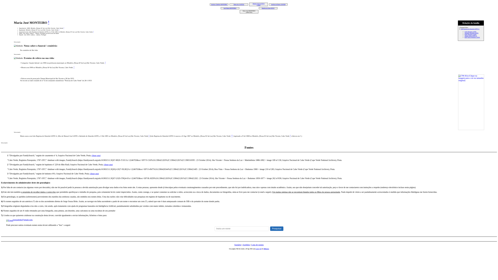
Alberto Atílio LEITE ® (471, 36)
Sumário (237, 245)
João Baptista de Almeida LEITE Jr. (470, 29)
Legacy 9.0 (258, 249)
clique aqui (96, 155)
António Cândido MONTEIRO (219, 4)
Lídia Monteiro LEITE (470, 31)
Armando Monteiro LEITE (471, 33)
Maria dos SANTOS (239, 4)
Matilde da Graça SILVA (268, 8)
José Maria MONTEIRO (230, 8)
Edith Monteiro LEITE (470, 34)
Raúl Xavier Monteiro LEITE (472, 37)
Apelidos (246, 245)
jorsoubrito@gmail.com (22, 220)
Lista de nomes (257, 245)
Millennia (266, 249)
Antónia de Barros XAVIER (278, 4)
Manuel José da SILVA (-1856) (259, 4)
